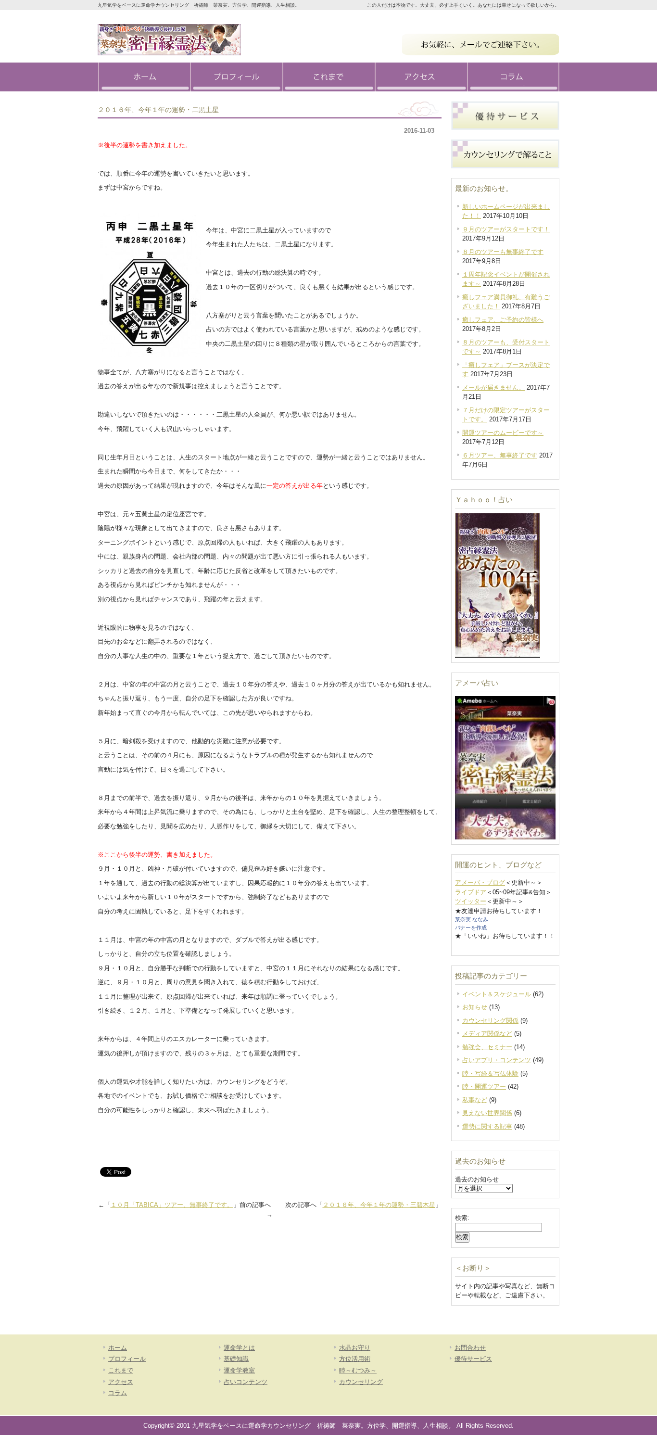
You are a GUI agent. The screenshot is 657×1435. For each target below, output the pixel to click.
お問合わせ (470, 1347)
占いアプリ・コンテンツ (496, 1060)
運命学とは (239, 1347)
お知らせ (474, 1007)
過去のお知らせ (477, 1179)
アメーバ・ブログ (480, 882)
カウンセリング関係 (490, 1020)
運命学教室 (239, 1370)
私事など (474, 1100)
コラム (513, 77)
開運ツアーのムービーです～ (502, 432)
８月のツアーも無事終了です (502, 251)
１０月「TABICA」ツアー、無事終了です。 (172, 1204)
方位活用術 (354, 1358)
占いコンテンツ (245, 1381)
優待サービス (473, 1358)
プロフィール (236, 77)
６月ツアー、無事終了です (499, 455)
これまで (328, 77)
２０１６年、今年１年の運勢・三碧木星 (379, 1204)
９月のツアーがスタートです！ (506, 229)
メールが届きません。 (493, 387)
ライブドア (470, 892)
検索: (462, 1217)
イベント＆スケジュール (496, 994)
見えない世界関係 (487, 1113)
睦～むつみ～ (358, 1370)
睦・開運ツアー (484, 1086)
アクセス (421, 77)
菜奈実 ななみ (471, 919)
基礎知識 (236, 1358)
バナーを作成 (471, 927)
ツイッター (470, 901)
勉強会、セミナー (487, 1047)
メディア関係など (487, 1033)
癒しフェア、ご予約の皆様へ (502, 319)
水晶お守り (354, 1347)
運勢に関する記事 (487, 1126)
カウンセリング (361, 1381)
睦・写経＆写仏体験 (490, 1073)
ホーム (144, 77)
